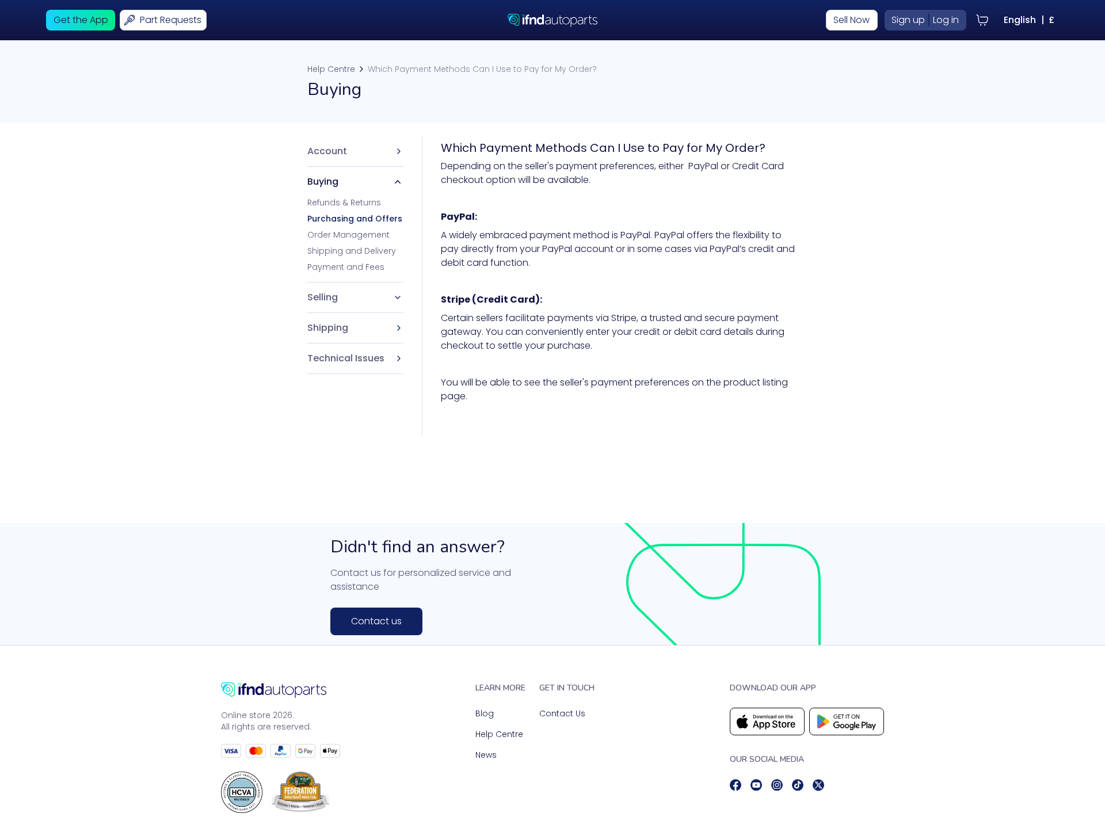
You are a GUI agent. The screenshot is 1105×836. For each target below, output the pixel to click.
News (486, 755)
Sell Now (851, 19)
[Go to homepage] (280, 690)
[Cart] (982, 20)
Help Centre (331, 69)
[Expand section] (397, 297)
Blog (484, 713)
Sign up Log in (925, 19)
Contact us (376, 621)
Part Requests (170, 19)
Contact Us (562, 713)
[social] (735, 785)
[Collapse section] (397, 181)
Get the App (81, 19)
